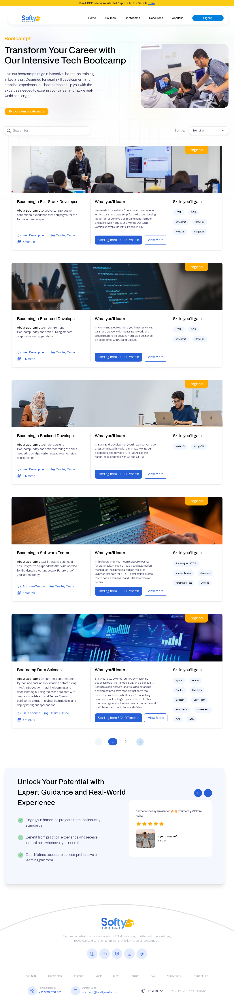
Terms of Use (200, 975)
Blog (116, 975)
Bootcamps (132, 18)
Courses (110, 18)
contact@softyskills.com (100, 992)
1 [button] (113, 742)
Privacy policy (173, 975)
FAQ (152, 975)
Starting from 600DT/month (118, 591)
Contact (134, 975)
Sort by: (180, 130)
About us (177, 18)
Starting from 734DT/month (118, 718)
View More (155, 240)
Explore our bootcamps (26, 111)
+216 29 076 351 (50, 992)
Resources (156, 18)
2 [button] (126, 742)
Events (98, 975)
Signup (208, 18)
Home (92, 18)
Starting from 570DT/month (118, 240)
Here (151, 3)
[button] (100, 742)
